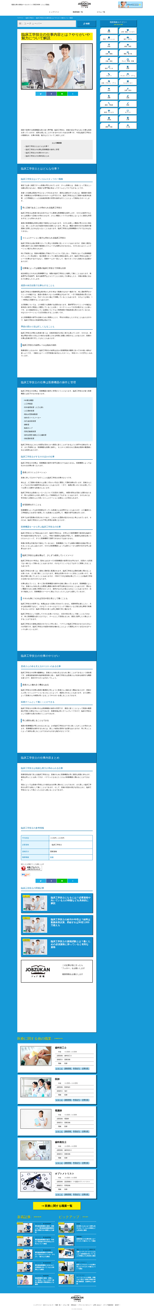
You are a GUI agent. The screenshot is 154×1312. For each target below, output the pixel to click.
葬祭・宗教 (109, 127)
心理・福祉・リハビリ (128, 32)
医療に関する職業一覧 (58, 1206)
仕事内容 (85, 1068)
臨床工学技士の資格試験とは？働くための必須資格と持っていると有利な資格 (71, 944)
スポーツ (109, 76)
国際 (109, 97)
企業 (127, 119)
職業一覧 (57, 1305)
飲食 (109, 46)
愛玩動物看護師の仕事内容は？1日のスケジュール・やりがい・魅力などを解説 (45, 1254)
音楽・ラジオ (109, 68)
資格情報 (67, 1068)
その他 (128, 127)
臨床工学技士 (30, 18)
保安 (109, 90)
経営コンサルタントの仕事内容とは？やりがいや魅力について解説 (86, 1266)
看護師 (58, 1110)
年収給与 (76, 1068)
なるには (59, 1068)
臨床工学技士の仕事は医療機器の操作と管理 (42, 149)
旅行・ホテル (128, 39)
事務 (127, 105)
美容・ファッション (109, 39)
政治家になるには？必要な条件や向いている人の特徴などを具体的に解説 (86, 1228)
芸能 (127, 68)
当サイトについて (48, 1305)
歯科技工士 (61, 1048)
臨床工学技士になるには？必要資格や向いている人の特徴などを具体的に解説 (71, 900)
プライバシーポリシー (84, 1305)
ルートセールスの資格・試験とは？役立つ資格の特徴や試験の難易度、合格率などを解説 (86, 1280)
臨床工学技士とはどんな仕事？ (37, 146)
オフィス (128, 112)
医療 (52, 857)
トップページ (54, 12)
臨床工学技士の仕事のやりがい (37, 153)
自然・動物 (109, 54)
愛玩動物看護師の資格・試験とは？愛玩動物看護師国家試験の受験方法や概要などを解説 (44, 1229)
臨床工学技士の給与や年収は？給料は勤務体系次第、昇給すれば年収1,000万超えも (70, 922)
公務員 (109, 119)
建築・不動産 (109, 105)
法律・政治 (127, 90)
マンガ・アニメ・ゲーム (127, 76)
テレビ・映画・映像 (128, 61)
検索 (88, 24)
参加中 (117, 1305)
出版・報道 (109, 61)
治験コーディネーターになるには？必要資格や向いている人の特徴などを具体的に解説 (86, 1254)
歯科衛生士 (61, 1142)
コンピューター (128, 83)
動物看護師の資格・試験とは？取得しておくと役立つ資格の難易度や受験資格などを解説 (44, 1281)
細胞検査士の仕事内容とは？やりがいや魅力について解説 (86, 1240)
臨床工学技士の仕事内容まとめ (37, 156)
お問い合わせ (97, 1305)
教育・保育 (127, 46)
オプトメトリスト (64, 1173)
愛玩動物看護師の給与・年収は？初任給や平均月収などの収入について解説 (44, 1241)
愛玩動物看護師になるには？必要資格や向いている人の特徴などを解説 (44, 1267)
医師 (57, 1079)
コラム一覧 (101, 12)
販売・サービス (109, 112)
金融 (127, 97)
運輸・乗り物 (128, 54)
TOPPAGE (20, 18)
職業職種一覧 (78, 12)
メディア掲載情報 (108, 1305)
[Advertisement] (57, 112)
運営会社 (73, 1305)
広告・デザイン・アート (109, 83)
